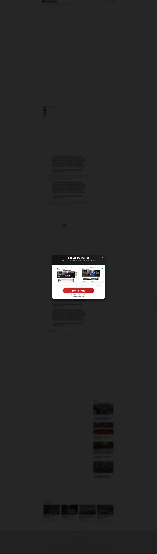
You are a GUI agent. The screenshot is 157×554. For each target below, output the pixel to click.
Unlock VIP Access (78, 290)
